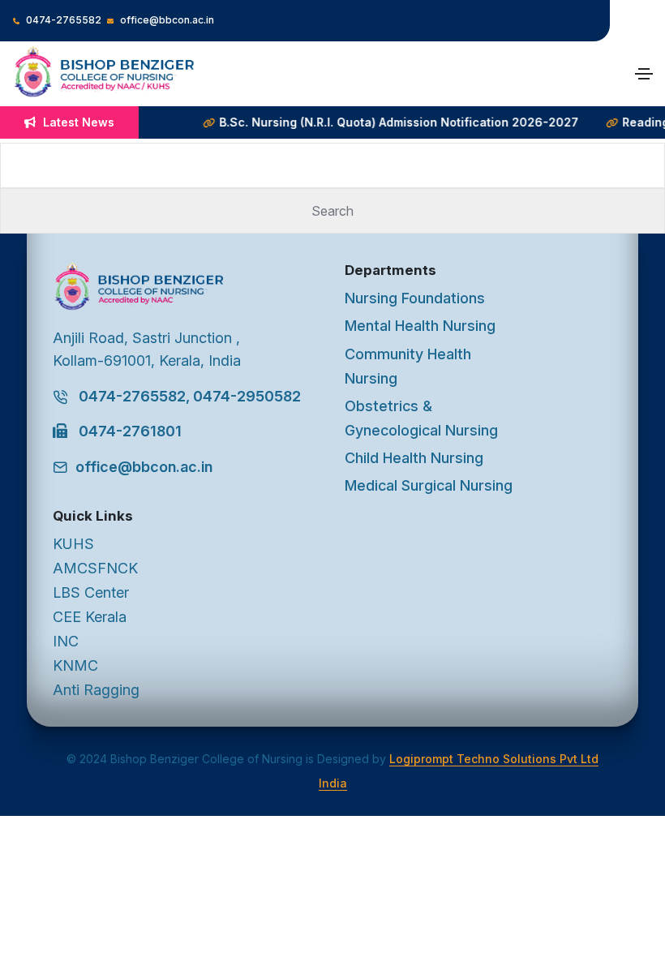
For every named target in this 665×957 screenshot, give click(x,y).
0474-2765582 (62, 20)
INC (66, 641)
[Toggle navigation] (644, 73)
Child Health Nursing (414, 457)
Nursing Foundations (415, 298)
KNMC (75, 665)
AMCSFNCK (95, 568)
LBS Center (91, 592)
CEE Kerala (90, 616)
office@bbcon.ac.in (166, 20)
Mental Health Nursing (420, 325)
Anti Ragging (96, 689)
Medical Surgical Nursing (429, 485)
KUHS (73, 543)
